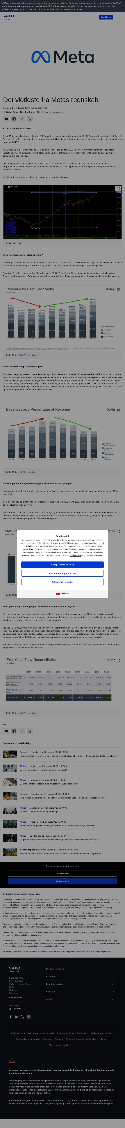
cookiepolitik (94, 554)
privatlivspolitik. (65, 557)
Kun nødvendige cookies (62, 575)
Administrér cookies (62, 583)
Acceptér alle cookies (62, 566)
